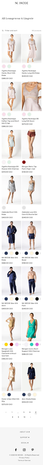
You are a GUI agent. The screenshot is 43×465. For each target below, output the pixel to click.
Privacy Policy (24, 458)
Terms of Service (24, 460)
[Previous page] (6, 412)
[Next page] (30, 417)
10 (24, 417)
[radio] (4, 66)
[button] (9, 30)
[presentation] (20, 253)
